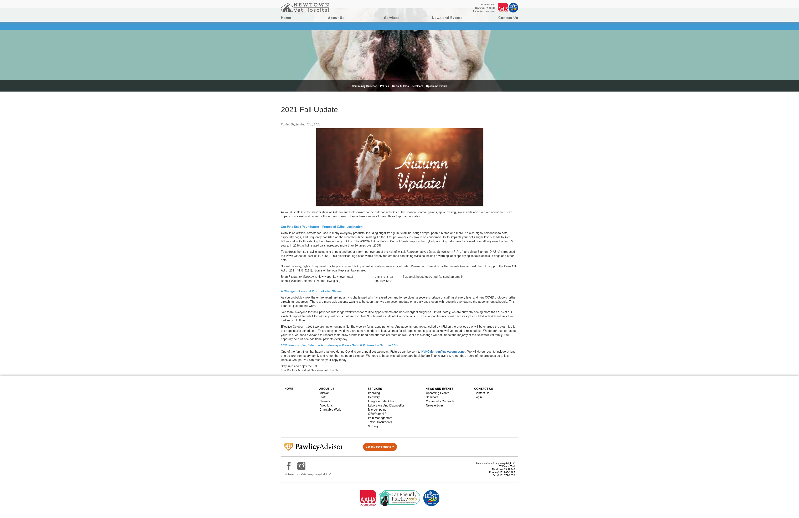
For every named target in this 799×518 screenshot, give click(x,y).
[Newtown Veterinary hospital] (305, 7)
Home (286, 17)
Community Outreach (364, 86)
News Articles (400, 86)
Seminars (417, 86)
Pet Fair (384, 86)
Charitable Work (330, 409)
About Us (336, 17)
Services (392, 17)
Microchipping (377, 409)
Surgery (373, 426)
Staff (322, 397)
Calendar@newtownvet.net (446, 351)
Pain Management (380, 418)
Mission (325, 393)
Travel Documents (380, 422)
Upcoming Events (436, 86)
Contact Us (508, 17)
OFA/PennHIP (377, 413)
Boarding (374, 393)
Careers (325, 401)
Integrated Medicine (381, 401)
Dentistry (374, 397)
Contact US (483, 389)
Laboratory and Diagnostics (386, 405)
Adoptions (326, 405)
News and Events (447, 17)
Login (478, 397)
